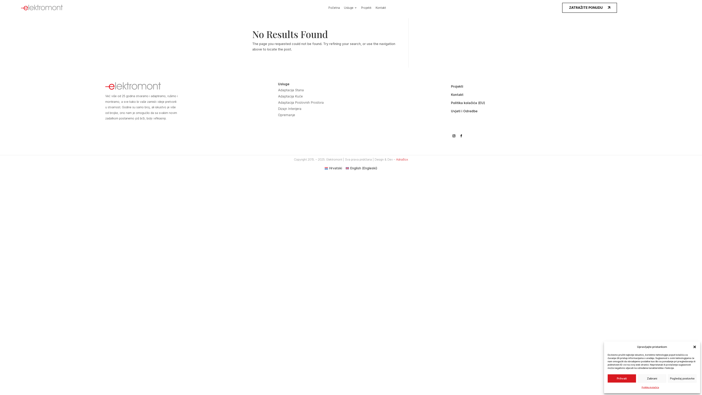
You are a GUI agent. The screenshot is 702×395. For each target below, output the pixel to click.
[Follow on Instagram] (454, 136)
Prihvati (622, 378)
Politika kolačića (650, 387)
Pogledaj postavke (682, 378)
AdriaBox (402, 159)
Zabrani (652, 378)
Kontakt (380, 8)
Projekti (366, 8)
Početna (334, 8)
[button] (695, 347)
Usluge (348, 8)
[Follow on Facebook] (461, 136)
